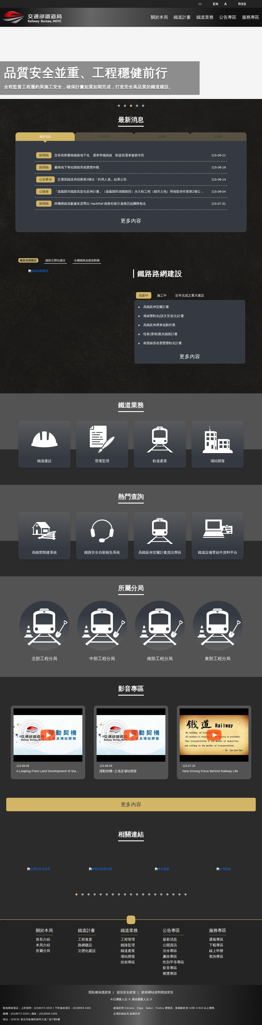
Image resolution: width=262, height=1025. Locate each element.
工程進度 (85, 939)
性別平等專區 (173, 962)
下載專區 (216, 945)
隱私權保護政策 (100, 992)
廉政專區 (170, 956)
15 (161, 894)
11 (137, 894)
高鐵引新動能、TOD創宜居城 (143, 106)
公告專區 (171, 930)
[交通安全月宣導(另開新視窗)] (39, 869)
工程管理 (128, 939)
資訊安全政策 (126, 992)
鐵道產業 (128, 951)
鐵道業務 (129, 930)
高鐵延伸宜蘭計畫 (156, 307)
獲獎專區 (170, 973)
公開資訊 (170, 945)
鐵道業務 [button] (205, 17)
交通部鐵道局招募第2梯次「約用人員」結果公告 (92, 179)
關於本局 (44, 930)
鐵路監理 (128, 945)
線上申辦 (216, 951)
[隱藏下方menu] (131, 920)
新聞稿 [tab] (218, 136)
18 (179, 894)
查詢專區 (216, 956)
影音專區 (170, 968)
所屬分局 (43, 951)
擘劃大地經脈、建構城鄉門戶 (137, 106)
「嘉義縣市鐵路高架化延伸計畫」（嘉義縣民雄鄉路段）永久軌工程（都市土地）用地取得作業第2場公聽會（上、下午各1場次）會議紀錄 (152, 191)
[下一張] (258, 742)
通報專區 (216, 939)
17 (173, 894)
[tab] (28, 261)
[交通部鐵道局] (32, 16)
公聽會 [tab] (162, 136)
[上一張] (4, 742)
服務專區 (217, 930)
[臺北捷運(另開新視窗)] (162, 869)
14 (155, 894)
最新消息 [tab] (45, 136)
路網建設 (85, 945)
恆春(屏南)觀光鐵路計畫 (160, 334)
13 (149, 894)
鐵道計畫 (86, 930)
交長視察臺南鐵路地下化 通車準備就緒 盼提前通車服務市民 (99, 155)
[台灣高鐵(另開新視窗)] (224, 869)
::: (200, 4)
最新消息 (170, 939)
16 (167, 894)
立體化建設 (87, 951)
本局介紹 (43, 945)
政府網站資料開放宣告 (157, 992)
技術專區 (128, 962)
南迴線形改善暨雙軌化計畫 (162, 343)
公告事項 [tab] (104, 136)
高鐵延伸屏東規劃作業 (159, 325)
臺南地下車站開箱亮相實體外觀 (76, 167)
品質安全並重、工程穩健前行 (131, 106)
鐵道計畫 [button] (182, 17)
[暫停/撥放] (258, 27)
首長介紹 (43, 939)
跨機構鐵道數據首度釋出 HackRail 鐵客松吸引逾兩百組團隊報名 (100, 203)
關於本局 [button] (159, 17)
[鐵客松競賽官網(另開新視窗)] (100, 869)
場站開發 (128, 956)
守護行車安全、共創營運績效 (119, 106)
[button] (215, 4)
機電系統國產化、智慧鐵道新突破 (125, 106)
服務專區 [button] (250, 17)
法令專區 (170, 951)
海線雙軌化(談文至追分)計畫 (163, 316)
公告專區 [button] (227, 17)
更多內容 (131, 220)
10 (131, 894)
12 (143, 894)
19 (185, 894)
